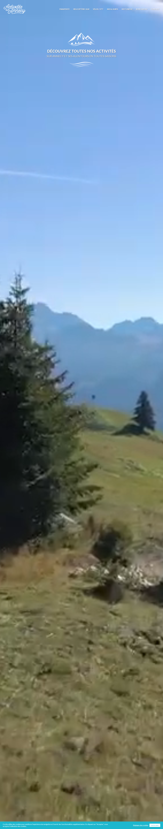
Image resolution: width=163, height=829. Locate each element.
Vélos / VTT (98, 9)
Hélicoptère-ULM (81, 9)
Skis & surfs (112, 9)
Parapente (65, 9)
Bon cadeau (141, 9)
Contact (155, 9)
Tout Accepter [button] (155, 825)
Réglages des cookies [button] (140, 825)
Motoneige (127, 9)
